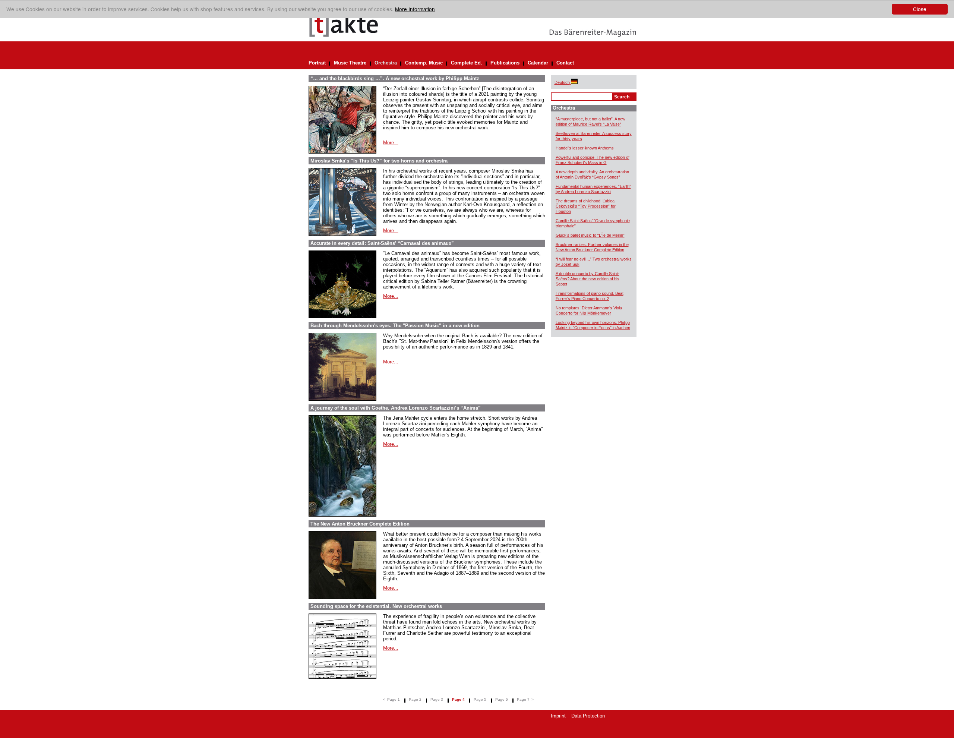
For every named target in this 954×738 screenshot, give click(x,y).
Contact (565, 63)
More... (390, 142)
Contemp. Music (424, 63)
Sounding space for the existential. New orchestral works (376, 606)
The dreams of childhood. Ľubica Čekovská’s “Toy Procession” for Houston (586, 206)
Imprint (558, 716)
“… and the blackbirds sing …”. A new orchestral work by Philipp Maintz (394, 78)
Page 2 (415, 699)
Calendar (538, 63)
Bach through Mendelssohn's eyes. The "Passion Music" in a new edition (395, 325)
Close (919, 9)
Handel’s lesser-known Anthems (585, 148)
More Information (415, 9)
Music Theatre (350, 63)
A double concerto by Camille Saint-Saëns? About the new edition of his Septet (587, 278)
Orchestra (386, 63)
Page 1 (393, 699)
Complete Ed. (466, 63)
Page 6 (501, 699)
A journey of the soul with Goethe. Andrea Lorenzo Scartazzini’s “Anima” (395, 408)
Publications (504, 63)
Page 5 (480, 699)
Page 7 (523, 699)
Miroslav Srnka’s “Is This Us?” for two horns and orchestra (379, 161)
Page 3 (436, 699)
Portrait (317, 63)
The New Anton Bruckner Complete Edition (360, 524)
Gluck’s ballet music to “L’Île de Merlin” (590, 235)
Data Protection (588, 716)
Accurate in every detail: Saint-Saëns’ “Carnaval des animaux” (382, 243)
